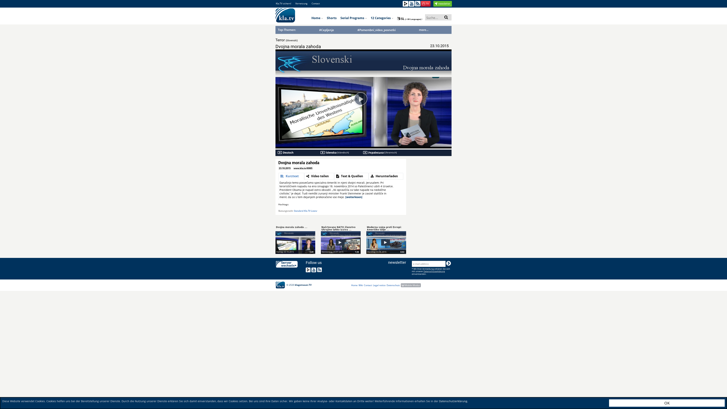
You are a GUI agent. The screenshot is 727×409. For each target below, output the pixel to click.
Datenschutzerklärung (453, 401)
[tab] (291, 176)
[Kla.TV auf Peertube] (405, 3)
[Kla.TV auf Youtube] (411, 3)
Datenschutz (393, 285)
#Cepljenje (326, 30)
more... (423, 30)
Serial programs (352, 18)
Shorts (332, 18)
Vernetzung (301, 3)
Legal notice (379, 285)
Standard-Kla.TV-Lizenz (305, 210)
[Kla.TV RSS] (417, 3)
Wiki (361, 285)
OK (667, 403)
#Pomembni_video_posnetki (376, 30)
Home (316, 18)
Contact (316, 3)
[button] (426, 4)
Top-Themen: (287, 30)
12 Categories (381, 18)
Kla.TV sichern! (283, 3)
